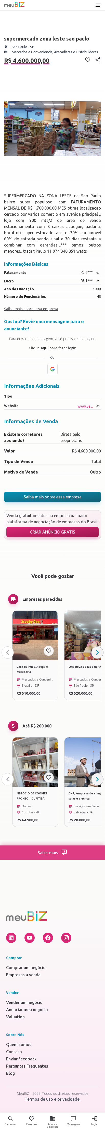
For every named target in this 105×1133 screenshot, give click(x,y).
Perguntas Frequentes (27, 1066)
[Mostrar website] (98, 406)
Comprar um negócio (26, 967)
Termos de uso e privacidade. (53, 1099)
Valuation (15, 1016)
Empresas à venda (23, 974)
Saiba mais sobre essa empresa (53, 497)
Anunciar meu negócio (27, 1009)
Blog (10, 1073)
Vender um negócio (24, 1002)
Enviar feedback (21, 1059)
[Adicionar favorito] (49, 651)
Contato (14, 1051)
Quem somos (18, 1044)
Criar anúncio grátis (52, 532)
